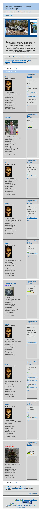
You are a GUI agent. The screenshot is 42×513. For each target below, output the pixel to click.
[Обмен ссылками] (16, 503)
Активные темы (9, 15)
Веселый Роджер (10, 284)
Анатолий (8, 117)
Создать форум (33, 493)
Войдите (15, 56)
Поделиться (30, 74)
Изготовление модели (19, 62)
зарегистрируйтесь (25, 56)
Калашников (8, 445)
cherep (7, 77)
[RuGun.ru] (28, 500)
